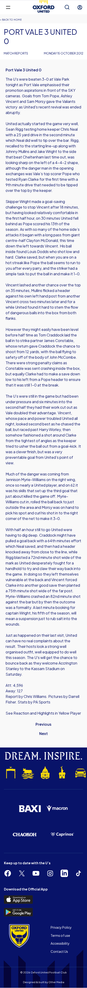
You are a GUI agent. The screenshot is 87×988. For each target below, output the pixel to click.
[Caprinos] (62, 834)
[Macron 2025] (57, 809)
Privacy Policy (61, 927)
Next (43, 733)
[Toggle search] (67, 7)
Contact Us (59, 951)
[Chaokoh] (25, 834)
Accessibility (60, 943)
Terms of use (60, 935)
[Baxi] (30, 808)
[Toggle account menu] (80, 7)
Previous (43, 724)
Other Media (56, 982)
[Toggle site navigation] (8, 7)
